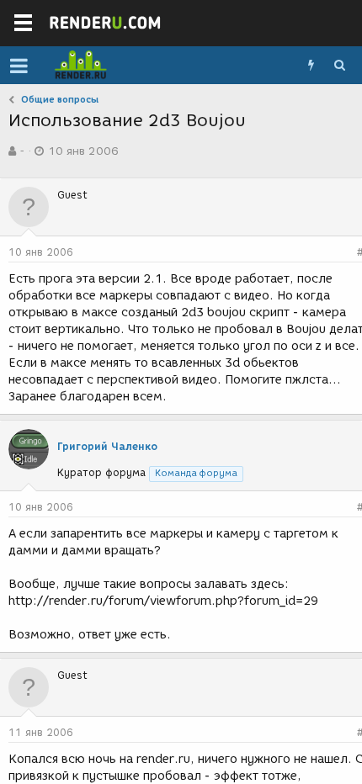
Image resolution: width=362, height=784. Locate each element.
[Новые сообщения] (310, 65)
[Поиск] (339, 65)
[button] (19, 65)
